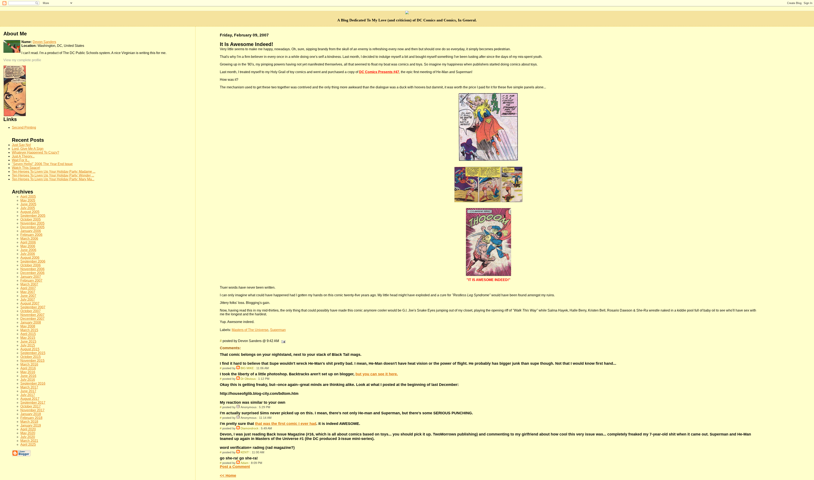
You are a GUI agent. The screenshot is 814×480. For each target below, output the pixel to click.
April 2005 (28, 196)
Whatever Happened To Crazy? (35, 152)
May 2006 (27, 246)
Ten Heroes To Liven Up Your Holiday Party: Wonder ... (53, 175)
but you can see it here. (376, 374)
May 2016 (27, 372)
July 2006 (27, 254)
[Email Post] (282, 341)
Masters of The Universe (250, 330)
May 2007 (27, 292)
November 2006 (32, 269)
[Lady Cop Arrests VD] (14, 115)
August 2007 (29, 303)
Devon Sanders (44, 42)
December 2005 (32, 227)
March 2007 (29, 284)
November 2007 (32, 315)
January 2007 (30, 276)
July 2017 (27, 395)
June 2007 (28, 296)
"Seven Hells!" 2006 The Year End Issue (42, 164)
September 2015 (32, 353)
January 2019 (30, 425)
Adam (244, 463)
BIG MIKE (247, 368)
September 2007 (32, 307)
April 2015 (28, 334)
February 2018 (31, 418)
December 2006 (32, 273)
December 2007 (32, 318)
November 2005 (32, 223)
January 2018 (30, 414)
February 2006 (31, 235)
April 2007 (28, 288)
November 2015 (32, 360)
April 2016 (28, 368)
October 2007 (30, 311)
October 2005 (30, 219)
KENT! (245, 452)
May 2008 (27, 326)
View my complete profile (22, 60)
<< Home (228, 475)
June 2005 (28, 204)
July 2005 (27, 208)
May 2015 (27, 337)
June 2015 (28, 341)
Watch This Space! (26, 168)
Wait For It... (20, 160)
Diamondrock (249, 428)
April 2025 (28, 444)
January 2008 (30, 322)
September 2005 (32, 215)
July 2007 (27, 299)
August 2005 (29, 212)
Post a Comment (235, 467)
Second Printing (24, 127)
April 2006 (28, 242)
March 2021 (29, 440)
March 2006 (29, 238)
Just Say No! (21, 145)
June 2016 (28, 376)
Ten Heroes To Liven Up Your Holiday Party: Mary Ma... (53, 179)
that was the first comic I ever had (285, 424)
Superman (278, 330)
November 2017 (32, 410)
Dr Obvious (248, 378)
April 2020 (28, 429)
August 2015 (29, 349)
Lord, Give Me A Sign (27, 148)
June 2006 (28, 250)
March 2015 (29, 330)
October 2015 (30, 357)
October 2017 (30, 406)
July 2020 (27, 437)
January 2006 (30, 231)
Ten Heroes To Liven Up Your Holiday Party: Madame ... (53, 171)
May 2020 (27, 433)
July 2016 (27, 379)
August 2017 (29, 399)
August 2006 (29, 257)
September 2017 (32, 402)
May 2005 (27, 200)
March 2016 (29, 364)
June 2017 (28, 391)
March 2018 (29, 421)
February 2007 (31, 280)
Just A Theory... (23, 156)
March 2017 (29, 387)
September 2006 (32, 261)
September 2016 (32, 383)
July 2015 (27, 345)
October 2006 (30, 265)
